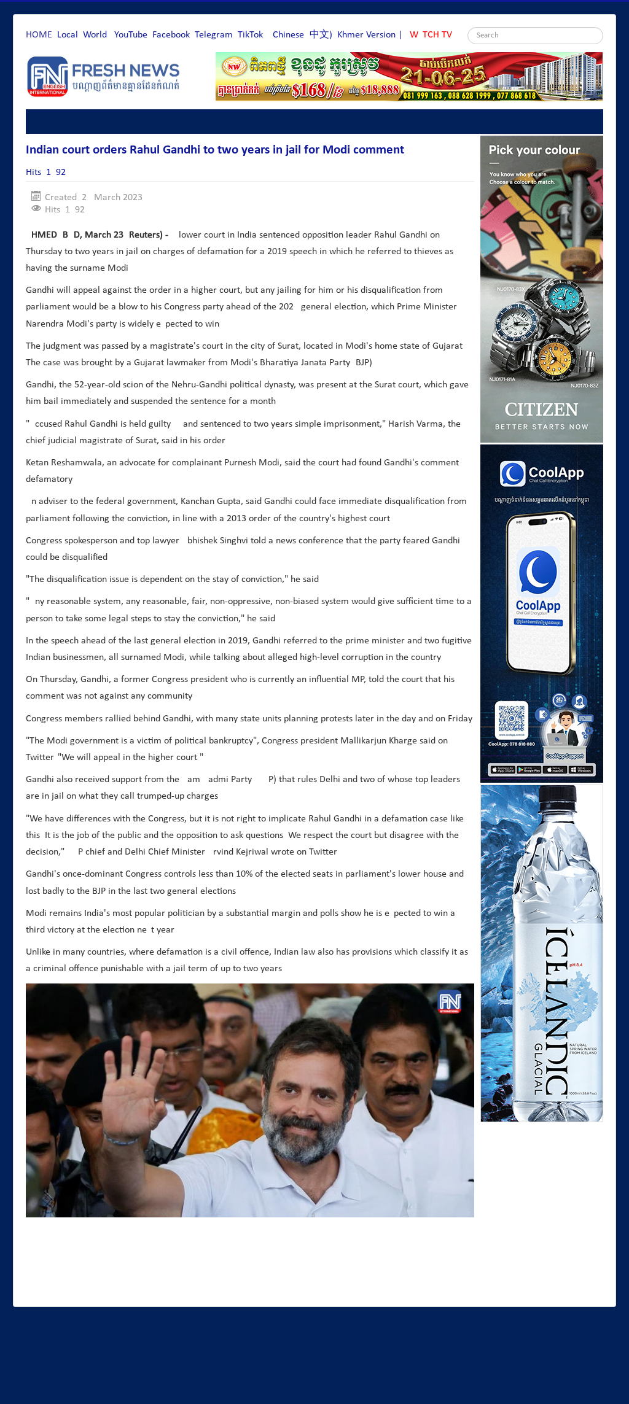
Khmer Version (366, 35)
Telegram (214, 35)
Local (67, 35)
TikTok (250, 35)
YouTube (130, 35)
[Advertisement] (249, 1263)
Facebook (171, 35)
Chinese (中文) (302, 35)
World (95, 35)
